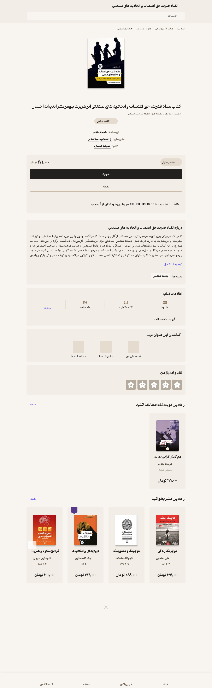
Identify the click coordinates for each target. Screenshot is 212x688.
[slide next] (32, 545)
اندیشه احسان (102, 146)
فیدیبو (181, 29)
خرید (106, 174)
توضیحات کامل (173, 264)
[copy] (34, 204)
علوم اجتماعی (143, 29)
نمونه (106, 187)
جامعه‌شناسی (124, 29)
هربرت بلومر (100, 132)
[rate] (177, 385)
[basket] (39, 6)
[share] (96, 95)
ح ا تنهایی (106, 139)
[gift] (106, 95)
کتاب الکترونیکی (164, 29)
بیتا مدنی (93, 139)
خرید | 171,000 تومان (106, 682)
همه (33, 404)
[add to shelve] (133, 347)
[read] (78, 347)
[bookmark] (116, 95)
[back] (183, 6)
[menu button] (29, 6)
